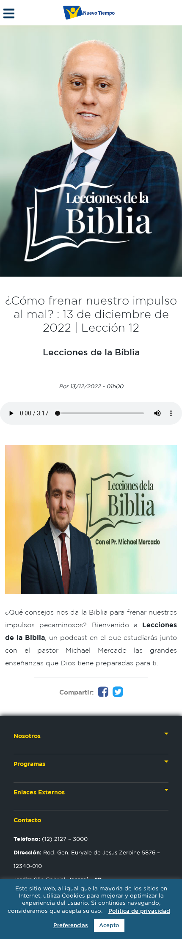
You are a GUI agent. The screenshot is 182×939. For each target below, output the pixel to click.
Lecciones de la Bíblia (91, 352)
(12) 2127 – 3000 (51, 839)
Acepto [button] (109, 925)
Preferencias (70, 925)
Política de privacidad (139, 911)
